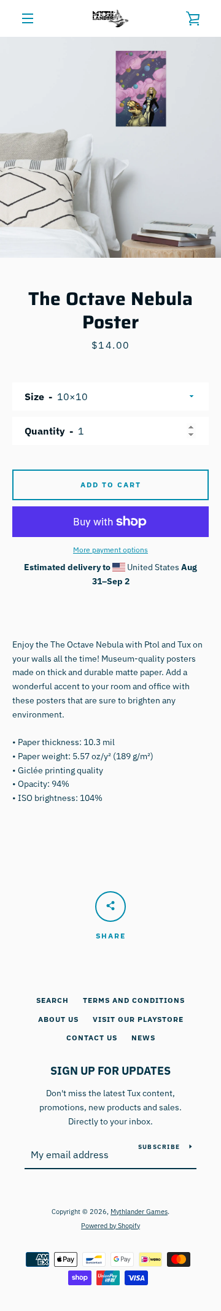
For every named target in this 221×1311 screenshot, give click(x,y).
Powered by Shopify (110, 1225)
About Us (58, 1019)
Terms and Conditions (134, 1000)
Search (52, 1000)
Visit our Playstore (138, 1019)
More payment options (110, 549)
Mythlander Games (139, 1211)
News (143, 1037)
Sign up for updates (110, 1071)
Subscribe (159, 1147)
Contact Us (91, 1037)
